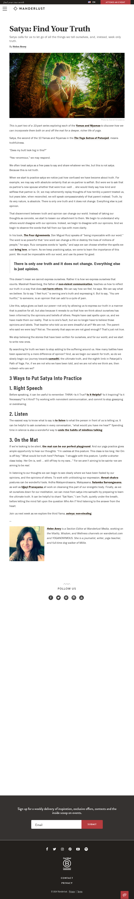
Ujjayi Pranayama (32, 487)
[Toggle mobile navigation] (5, 8)
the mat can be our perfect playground (66, 446)
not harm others (52, 288)
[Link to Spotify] (86, 849)
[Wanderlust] (29, 8)
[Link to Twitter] (54, 849)
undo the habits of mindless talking (80, 430)
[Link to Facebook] (47, 849)
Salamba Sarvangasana (106, 482)
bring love (21, 249)
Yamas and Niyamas (88, 125)
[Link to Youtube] (78, 849)
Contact (67, 878)
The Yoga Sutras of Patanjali (91, 138)
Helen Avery (19, 46)
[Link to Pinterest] (70, 849)
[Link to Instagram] (62, 849)
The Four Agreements (37, 235)
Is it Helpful (94, 394)
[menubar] (91, 2)
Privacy (67, 883)
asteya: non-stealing (78, 513)
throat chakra (109, 477)
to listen (59, 420)
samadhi (54, 358)
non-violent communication (75, 284)
